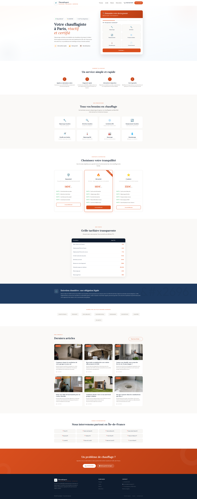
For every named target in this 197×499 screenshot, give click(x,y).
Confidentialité (140, 495)
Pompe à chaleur (131, 36)
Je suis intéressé (68, 204)
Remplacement (112, 36)
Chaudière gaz (112, 44)
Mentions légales (126, 488)
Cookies (133, 495)
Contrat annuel (131, 44)
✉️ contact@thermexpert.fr (128, 484)
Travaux (101, 2)
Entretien (131, 28)
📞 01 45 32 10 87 (128, 2)
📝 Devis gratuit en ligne (105, 465)
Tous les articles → (136, 339)
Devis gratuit (139, 2)
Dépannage (112, 28)
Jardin (106, 2)
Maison (112, 2)
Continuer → (122, 50)
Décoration (119, 2)
